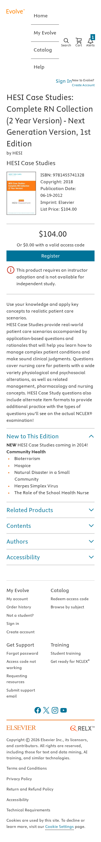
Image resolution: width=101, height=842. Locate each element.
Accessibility (17, 799)
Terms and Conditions (26, 768)
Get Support (20, 645)
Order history (18, 607)
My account (17, 598)
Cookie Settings (59, 826)
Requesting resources (16, 678)
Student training (66, 653)
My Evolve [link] (45, 33)
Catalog (60, 590)
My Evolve (17, 590)
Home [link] (41, 15)
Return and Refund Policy (29, 789)
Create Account (83, 85)
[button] (50, 436)
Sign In (64, 81)
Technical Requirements (28, 810)
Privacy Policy (19, 778)
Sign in (12, 623)
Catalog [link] (43, 50)
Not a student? (19, 615)
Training (60, 645)
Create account (20, 631)
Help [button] (39, 67)
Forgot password (22, 653)
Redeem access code (70, 598)
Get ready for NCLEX (70, 661)
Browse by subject (67, 607)
